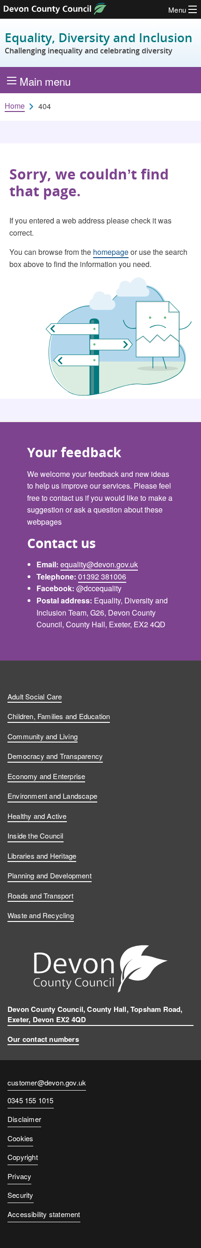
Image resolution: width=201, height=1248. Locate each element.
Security (20, 1195)
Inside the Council (35, 835)
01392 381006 (102, 576)
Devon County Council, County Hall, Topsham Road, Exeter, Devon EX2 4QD (95, 1014)
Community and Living (42, 736)
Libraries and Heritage (41, 856)
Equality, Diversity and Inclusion (99, 42)
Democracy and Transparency (55, 756)
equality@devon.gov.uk (99, 564)
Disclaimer (24, 1119)
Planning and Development (49, 875)
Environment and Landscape (52, 796)
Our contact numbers (43, 1039)
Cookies (20, 1138)
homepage (111, 251)
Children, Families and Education (58, 716)
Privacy (19, 1176)
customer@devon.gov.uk (46, 1082)
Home (15, 106)
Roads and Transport (40, 895)
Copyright (22, 1157)
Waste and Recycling (40, 915)
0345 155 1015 (30, 1101)
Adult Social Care (34, 696)
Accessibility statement (43, 1214)
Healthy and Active (37, 816)
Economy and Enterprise (46, 776)
